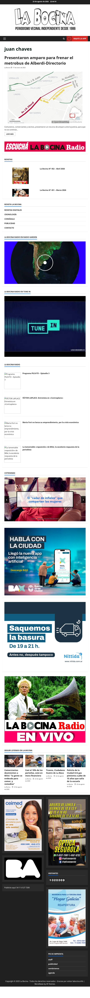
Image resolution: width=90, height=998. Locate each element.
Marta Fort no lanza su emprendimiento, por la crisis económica (50, 422)
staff (50, 959)
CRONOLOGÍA (10, 214)
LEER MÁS (10, 134)
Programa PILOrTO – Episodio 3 (35, 373)
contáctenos (53, 968)
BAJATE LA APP (80, 38)
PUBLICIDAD (9, 223)
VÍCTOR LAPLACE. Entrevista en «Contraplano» (42, 398)
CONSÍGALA (9, 219)
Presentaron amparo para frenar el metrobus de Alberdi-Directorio (38, 60)
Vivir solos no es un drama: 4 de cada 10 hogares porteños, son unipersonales (46, 499)
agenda (51, 973)
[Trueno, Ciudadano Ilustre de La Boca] (55, 761)
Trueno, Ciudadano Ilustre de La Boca (55, 771)
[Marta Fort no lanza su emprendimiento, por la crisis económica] (12, 429)
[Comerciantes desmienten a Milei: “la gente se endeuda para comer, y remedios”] (13, 761)
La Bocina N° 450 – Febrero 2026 (53, 192)
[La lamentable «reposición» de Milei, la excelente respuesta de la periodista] (12, 454)
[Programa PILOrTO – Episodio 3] (12, 380)
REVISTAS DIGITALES (13, 210)
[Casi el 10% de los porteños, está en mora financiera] (34, 761)
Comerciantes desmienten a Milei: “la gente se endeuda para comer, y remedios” (13, 777)
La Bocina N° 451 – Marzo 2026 (53, 171)
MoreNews (39, 984)
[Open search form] (64, 39)
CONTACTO (9, 228)
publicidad (53, 964)
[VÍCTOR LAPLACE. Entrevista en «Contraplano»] (12, 405)
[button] (4, 38)
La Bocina (7, 68)
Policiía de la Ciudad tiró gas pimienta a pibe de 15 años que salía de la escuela (76, 776)
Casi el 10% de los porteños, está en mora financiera (34, 773)
